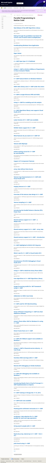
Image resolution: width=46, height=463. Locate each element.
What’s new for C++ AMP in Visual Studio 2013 (27, 253)
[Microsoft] (1, 7)
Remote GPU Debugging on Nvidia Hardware (27, 366)
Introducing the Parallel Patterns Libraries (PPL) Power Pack (28, 211)
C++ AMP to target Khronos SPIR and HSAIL (27, 94)
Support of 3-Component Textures (24, 161)
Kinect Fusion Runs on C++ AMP (23, 331)
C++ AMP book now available (22, 400)
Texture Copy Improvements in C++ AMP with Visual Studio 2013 (27, 177)
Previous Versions (8, 461)
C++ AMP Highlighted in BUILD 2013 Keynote (27, 245)
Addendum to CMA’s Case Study (23, 296)
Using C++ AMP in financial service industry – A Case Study (28, 349)
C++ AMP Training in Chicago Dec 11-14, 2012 (27, 393)
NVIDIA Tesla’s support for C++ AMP (24, 128)
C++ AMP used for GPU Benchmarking (25, 304)
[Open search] (41, 8)
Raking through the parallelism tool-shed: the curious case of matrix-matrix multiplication (27, 36)
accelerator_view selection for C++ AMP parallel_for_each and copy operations (25, 417)
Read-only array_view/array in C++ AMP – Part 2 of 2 (28, 434)
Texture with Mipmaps (20, 144)
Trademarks (39, 461)
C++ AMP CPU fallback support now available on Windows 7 (28, 339)
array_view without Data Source (23, 169)
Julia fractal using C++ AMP (22, 443)
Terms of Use (35, 461)
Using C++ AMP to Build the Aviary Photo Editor (28, 270)
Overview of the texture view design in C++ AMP (28, 194)
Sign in (44, 7)
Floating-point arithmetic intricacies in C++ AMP (28, 408)
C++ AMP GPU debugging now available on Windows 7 (26, 374)
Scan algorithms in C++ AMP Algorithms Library (28, 278)
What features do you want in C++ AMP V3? (27, 136)
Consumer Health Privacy (27, 461)
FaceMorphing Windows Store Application (26, 45)
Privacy (21, 461)
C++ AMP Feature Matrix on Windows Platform (28, 79)
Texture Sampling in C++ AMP (22, 202)
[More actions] (44, 15)
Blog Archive (18, 15)
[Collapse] (11, 14)
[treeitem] (6, 18)
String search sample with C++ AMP (24, 426)
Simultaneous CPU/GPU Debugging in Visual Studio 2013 (27, 261)
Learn (15, 15)
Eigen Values (17, 53)
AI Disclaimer (3, 461)
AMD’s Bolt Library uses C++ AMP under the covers (29, 86)
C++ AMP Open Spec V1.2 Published (24, 61)
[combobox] (6, 16)
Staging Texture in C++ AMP (22, 186)
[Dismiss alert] (44, 2)
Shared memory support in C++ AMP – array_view (28, 229)
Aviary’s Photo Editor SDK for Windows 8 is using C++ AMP (28, 322)
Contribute (17, 461)
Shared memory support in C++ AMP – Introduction (29, 237)
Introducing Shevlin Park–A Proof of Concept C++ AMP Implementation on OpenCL (28, 384)
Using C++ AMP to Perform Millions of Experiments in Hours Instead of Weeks (29, 70)
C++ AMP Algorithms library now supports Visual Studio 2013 (28, 111)
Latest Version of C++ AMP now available (26, 120)
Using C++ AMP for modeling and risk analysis (28, 102)
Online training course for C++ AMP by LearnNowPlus (24, 152)
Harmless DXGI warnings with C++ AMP (25, 358)
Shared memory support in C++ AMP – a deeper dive (26, 220)
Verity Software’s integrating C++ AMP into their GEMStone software (28, 312)
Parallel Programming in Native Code (27, 15)
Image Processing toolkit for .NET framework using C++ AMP (27, 287)
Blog (13, 461)
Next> (15, 451)
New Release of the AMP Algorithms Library (27, 28)
